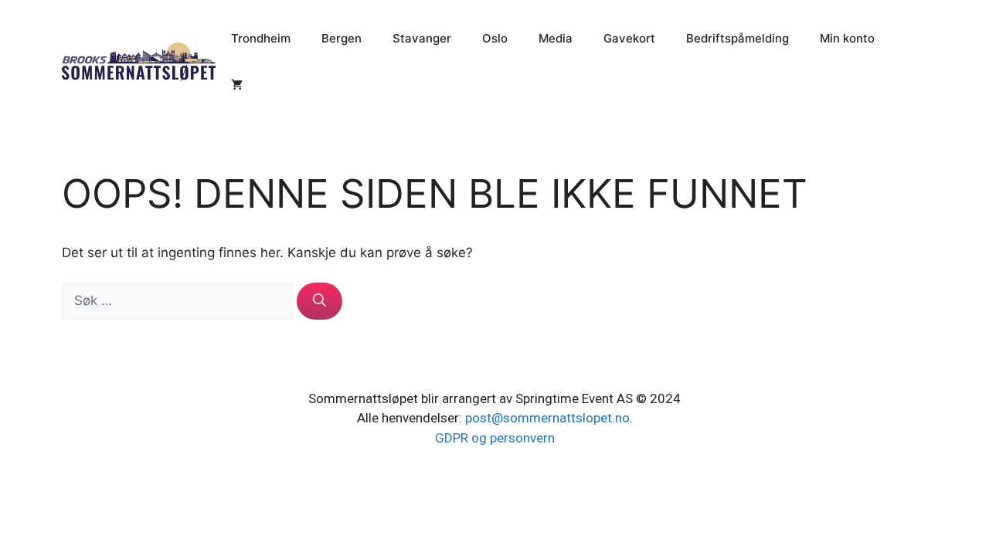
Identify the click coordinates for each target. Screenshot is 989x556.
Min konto (847, 38)
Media (556, 38)
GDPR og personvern (495, 438)
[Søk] (319, 301)
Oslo (495, 38)
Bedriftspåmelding (737, 38)
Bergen (341, 38)
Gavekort (629, 38)
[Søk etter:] (179, 300)
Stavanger (422, 38)
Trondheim (261, 38)
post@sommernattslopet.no (547, 417)
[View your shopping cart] (237, 85)
